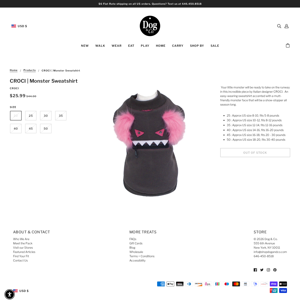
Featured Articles (24, 252)
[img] (279, 26)
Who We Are (21, 239)
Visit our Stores (23, 247)
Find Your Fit (21, 256)
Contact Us (20, 260)
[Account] (286, 26)
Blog (132, 247)
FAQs (132, 239)
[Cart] (288, 45)
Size (13, 107)
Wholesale (136, 252)
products (29, 70)
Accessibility (137, 260)
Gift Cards (135, 243)
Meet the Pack (22, 243)
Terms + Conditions (141, 256)
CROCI (14, 88)
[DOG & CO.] (150, 25)
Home (14, 70)
